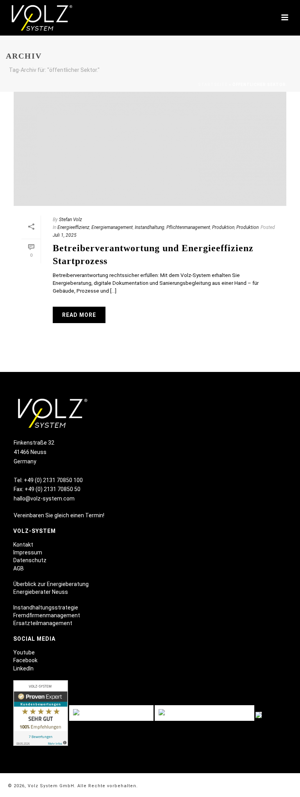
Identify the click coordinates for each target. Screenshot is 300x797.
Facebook (25, 660)
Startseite (213, 84)
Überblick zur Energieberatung (51, 584)
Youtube (24, 652)
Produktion (223, 227)
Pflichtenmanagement (188, 227)
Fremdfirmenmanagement (46, 615)
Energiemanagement (112, 227)
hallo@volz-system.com (44, 498)
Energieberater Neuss (40, 592)
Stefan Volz (70, 219)
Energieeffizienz (73, 227)
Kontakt (23, 544)
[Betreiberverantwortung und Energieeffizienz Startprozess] (150, 149)
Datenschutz (29, 560)
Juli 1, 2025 (65, 235)
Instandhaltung (149, 227)
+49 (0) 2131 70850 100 (53, 480)
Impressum (27, 552)
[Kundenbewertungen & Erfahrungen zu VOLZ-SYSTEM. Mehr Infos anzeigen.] (40, 714)
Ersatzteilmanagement (42, 623)
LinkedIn (23, 668)
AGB (18, 568)
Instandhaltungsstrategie (45, 607)
